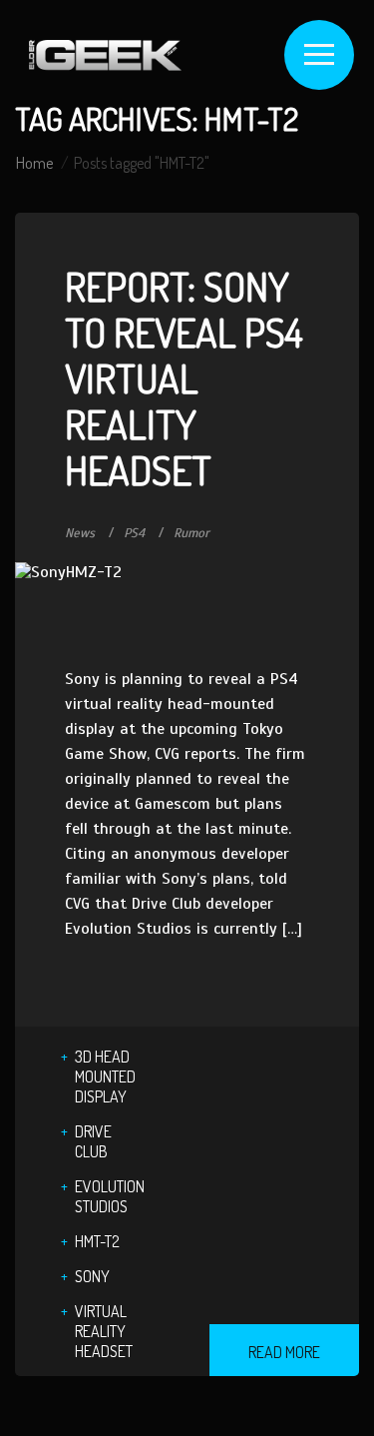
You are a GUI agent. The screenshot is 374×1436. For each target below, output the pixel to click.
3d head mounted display (105, 1076)
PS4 (134, 533)
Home (34, 163)
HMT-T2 (97, 1241)
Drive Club (93, 1141)
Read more (284, 1352)
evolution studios (110, 1196)
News (80, 533)
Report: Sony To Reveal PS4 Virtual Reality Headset (184, 377)
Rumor (191, 533)
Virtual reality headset (104, 1331)
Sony (92, 1276)
